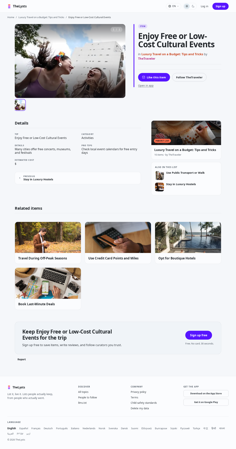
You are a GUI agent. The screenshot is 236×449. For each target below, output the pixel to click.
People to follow (87, 397)
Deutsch (48, 428)
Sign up (220, 6)
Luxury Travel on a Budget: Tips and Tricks (41, 17)
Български (161, 428)
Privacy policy (138, 392)
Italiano (75, 428)
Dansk (124, 428)
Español (23, 428)
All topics (83, 392)
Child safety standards (144, 402)
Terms (134, 397)
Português (62, 428)
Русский (185, 428)
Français (35, 428)
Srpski (173, 428)
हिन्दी (213, 428)
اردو (28, 433)
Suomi (134, 428)
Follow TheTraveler (189, 77)
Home (10, 17)
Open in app (146, 85)
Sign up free (198, 335)
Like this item (156, 77)
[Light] (187, 6)
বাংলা (222, 428)
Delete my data (140, 408)
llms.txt (82, 402)
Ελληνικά (146, 428)
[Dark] (193, 6)
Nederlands (89, 428)
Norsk (102, 428)
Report (22, 359)
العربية (10, 433)
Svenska (113, 428)
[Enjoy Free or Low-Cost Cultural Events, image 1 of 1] (20, 105)
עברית (20, 433)
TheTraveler (146, 59)
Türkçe (196, 428)
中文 (205, 428)
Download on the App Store (206, 393)
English (11, 428)
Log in (204, 6)
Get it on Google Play (206, 402)
